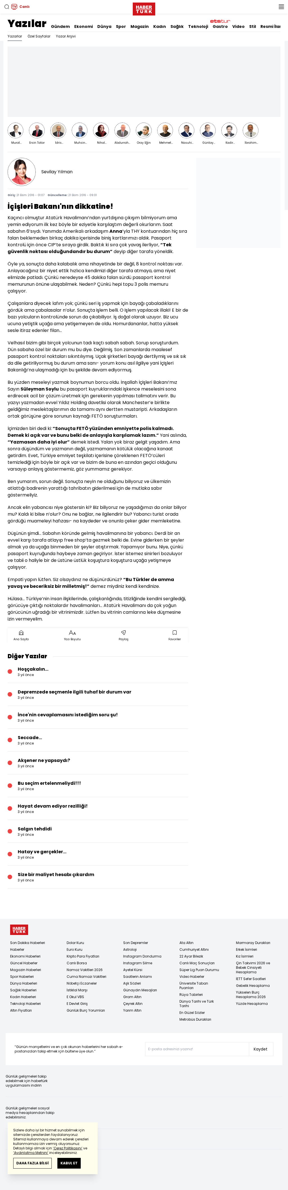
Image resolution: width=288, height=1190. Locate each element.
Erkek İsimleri (246, 949)
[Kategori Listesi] (281, 7)
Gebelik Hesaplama (253, 985)
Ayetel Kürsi (132, 969)
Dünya (104, 26)
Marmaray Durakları (253, 942)
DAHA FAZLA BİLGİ (32, 1163)
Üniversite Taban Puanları (193, 985)
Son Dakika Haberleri (27, 942)
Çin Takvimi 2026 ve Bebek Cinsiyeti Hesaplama (253, 967)
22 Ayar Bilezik (191, 956)
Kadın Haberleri (23, 996)
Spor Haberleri (22, 976)
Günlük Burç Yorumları (86, 1010)
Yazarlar (15, 36)
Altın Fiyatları (21, 1010)
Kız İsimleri (244, 956)
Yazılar (27, 23)
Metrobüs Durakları (195, 1019)
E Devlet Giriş (77, 1003)
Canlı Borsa (77, 963)
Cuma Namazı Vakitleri (86, 976)
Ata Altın (186, 942)
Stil (252, 26)
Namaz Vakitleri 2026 (85, 969)
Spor (121, 26)
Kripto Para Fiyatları (83, 956)
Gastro (220, 26)
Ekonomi (83, 26)
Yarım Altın (132, 1010)
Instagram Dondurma (142, 956)
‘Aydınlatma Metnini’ (30, 1152)
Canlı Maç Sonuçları (197, 963)
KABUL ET (69, 1163)
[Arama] (7, 7)
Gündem (60, 26)
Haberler (17, 949)
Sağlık (177, 26)
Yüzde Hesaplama (252, 1003)
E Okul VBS (75, 996)
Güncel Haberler (23, 963)
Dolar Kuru (75, 942)
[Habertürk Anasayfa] (144, 8)
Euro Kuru (74, 949)
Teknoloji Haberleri (25, 1003)
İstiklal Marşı (77, 990)
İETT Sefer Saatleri (251, 978)
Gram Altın (132, 996)
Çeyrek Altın (133, 1003)
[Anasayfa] (19, 930)
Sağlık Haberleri (23, 990)
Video (238, 26)
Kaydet (260, 1049)
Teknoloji (198, 26)
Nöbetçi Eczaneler (82, 983)
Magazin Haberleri (25, 969)
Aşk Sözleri (132, 983)
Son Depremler (135, 942)
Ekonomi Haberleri (25, 956)
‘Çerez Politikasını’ (67, 1148)
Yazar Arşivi (66, 36)
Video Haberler (191, 976)
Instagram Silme (137, 963)
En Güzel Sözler (192, 1012)
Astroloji (130, 949)
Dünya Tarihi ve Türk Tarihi (196, 1003)
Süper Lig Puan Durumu (199, 969)
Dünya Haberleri (23, 983)
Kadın (159, 26)
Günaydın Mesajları (140, 990)
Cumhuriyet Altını (194, 949)
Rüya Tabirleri (191, 994)
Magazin (139, 26)
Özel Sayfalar (39, 36)
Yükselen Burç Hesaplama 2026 (251, 994)
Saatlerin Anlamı (137, 976)
